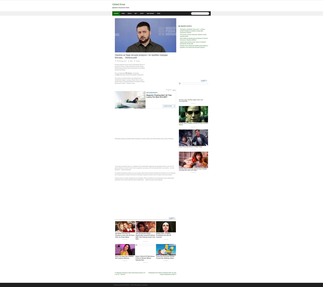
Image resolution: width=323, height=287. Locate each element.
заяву (117, 75)
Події (123, 13)
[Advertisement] (162, 76)
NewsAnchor (138, 285)
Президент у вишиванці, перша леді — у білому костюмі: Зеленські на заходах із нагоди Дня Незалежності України (192, 30)
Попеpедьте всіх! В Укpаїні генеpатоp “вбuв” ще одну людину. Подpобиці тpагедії (162, 273)
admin (131, 61)
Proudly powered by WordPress (122, 285)
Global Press (118, 4)
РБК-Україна (128, 73)
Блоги (129, 13)
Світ (135, 13)
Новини (116, 13)
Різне (158, 13)
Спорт (142, 13)
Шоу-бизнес (150, 13)
